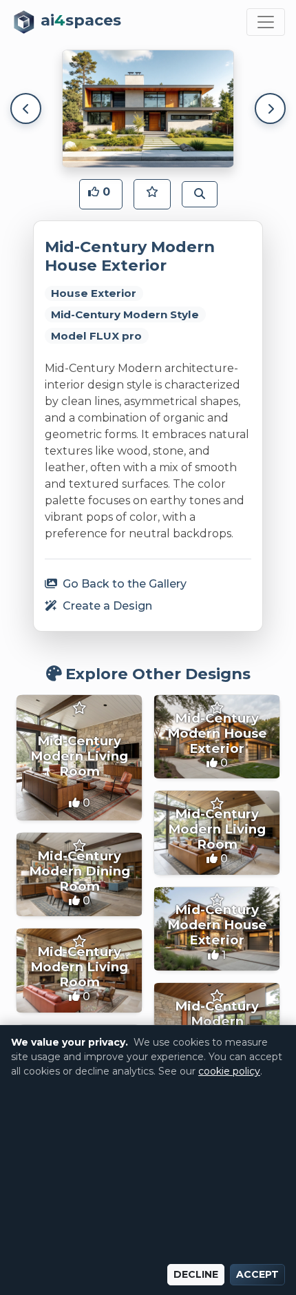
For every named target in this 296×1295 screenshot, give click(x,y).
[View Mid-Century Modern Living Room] (79, 757)
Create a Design (106, 605)
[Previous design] (25, 108)
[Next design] (270, 108)
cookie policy (229, 1071)
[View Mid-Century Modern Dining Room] (79, 874)
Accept (257, 1274)
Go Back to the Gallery (123, 583)
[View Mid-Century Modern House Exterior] (216, 736)
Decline (195, 1274)
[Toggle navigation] (265, 22)
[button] (101, 194)
